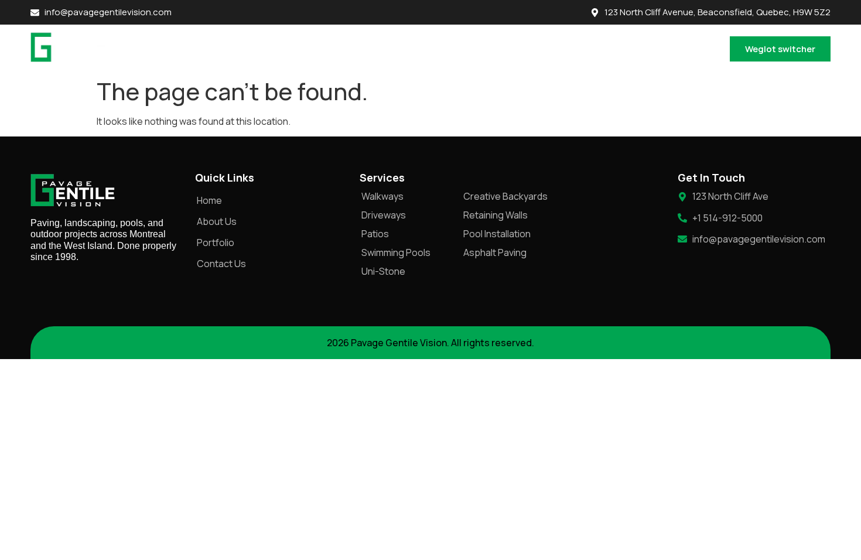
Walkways (382, 196)
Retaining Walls (495, 215)
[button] (499, 48)
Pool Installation (497, 233)
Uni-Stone (383, 271)
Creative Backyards (505, 196)
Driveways (383, 215)
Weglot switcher (780, 49)
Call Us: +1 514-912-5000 (669, 48)
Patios (375, 233)
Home (323, 48)
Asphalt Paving (495, 252)
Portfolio (429, 48)
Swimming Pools (395, 252)
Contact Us (574, 48)
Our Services (493, 48)
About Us (373, 48)
